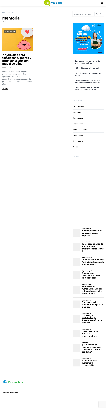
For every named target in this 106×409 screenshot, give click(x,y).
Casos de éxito (78, 106)
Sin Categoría (78, 141)
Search (98, 14)
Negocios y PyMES (80, 129)
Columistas (77, 112)
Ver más (5, 88)
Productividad (10, 31)
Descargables (78, 118)
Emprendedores (78, 124)
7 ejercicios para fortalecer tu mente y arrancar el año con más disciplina (16, 59)
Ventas (75, 147)
